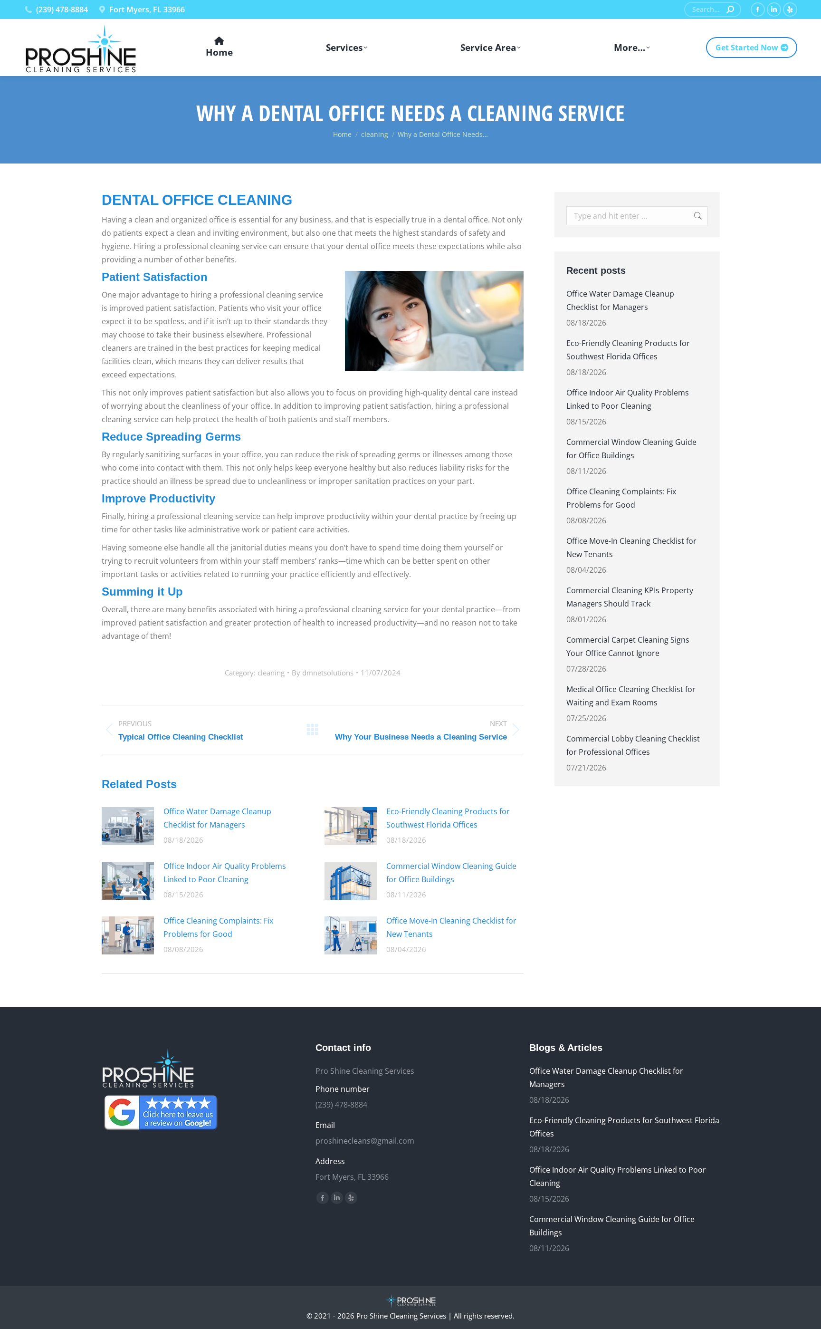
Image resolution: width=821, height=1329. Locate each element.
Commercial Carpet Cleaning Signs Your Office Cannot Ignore (627, 646)
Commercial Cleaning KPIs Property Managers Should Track (629, 597)
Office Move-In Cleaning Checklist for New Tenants (451, 927)
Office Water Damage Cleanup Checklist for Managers (217, 818)
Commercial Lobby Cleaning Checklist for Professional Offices (633, 745)
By (322, 672)
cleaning (271, 672)
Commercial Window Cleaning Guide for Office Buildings (451, 873)
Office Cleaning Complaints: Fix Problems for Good (218, 927)
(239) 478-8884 (62, 9)
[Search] (730, 9)
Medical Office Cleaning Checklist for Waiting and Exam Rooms (631, 696)
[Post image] (128, 826)
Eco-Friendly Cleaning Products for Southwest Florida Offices (448, 818)
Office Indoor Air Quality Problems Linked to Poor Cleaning (224, 873)
